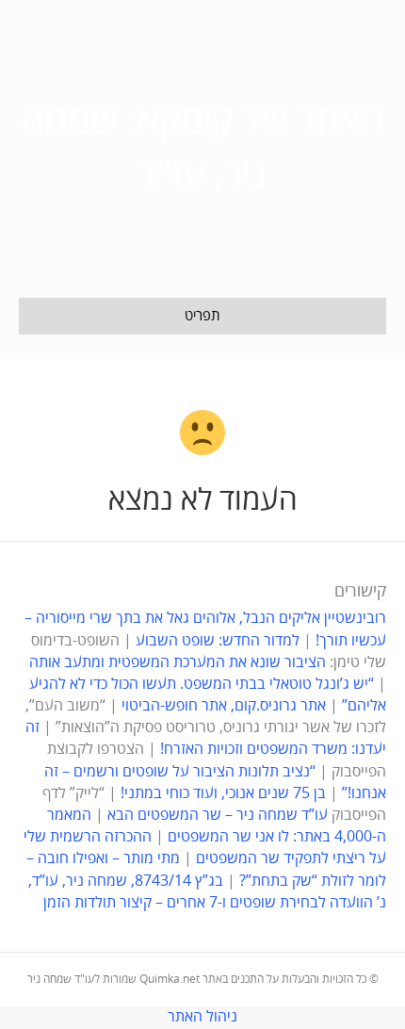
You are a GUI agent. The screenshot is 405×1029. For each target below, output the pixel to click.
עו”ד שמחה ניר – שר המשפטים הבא (217, 815)
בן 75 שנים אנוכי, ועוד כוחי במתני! (223, 793)
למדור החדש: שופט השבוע (218, 640)
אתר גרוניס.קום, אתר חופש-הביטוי (224, 705)
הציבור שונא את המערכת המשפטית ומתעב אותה (177, 662)
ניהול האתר (202, 1016)
